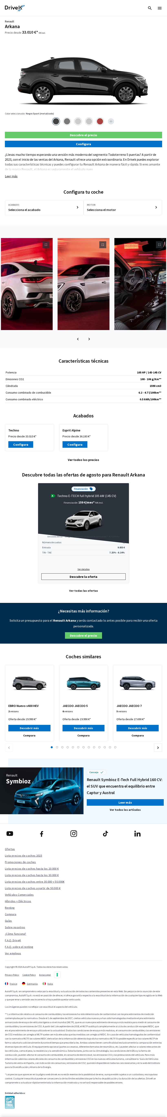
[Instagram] (83, 833)
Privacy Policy (12, 974)
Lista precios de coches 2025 (23, 855)
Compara (10, 914)
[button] (78, 339)
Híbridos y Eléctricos (18, 901)
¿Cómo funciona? (15, 934)
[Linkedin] (147, 833)
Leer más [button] (125, 802)
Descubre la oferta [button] (83, 577)
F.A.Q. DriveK (13, 940)
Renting (10, 908)
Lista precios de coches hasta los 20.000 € (32, 868)
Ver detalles (84, 569)
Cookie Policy (29, 974)
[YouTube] (19, 833)
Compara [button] (29, 735)
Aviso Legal (45, 974)
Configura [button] (83, 144)
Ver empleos (13, 953)
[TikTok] (115, 833)
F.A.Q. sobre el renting (19, 947)
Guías (8, 921)
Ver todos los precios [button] (83, 460)
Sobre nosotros (15, 927)
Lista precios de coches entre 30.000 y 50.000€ (35, 881)
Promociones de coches (20, 862)
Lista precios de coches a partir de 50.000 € (32, 888)
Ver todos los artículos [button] (125, 810)
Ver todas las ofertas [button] (83, 591)
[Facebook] (51, 833)
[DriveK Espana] (15, 8)
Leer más (11, 176)
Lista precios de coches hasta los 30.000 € (32, 875)
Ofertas (10, 849)
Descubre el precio (83, 135)
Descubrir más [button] (29, 728)
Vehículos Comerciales (19, 894)
